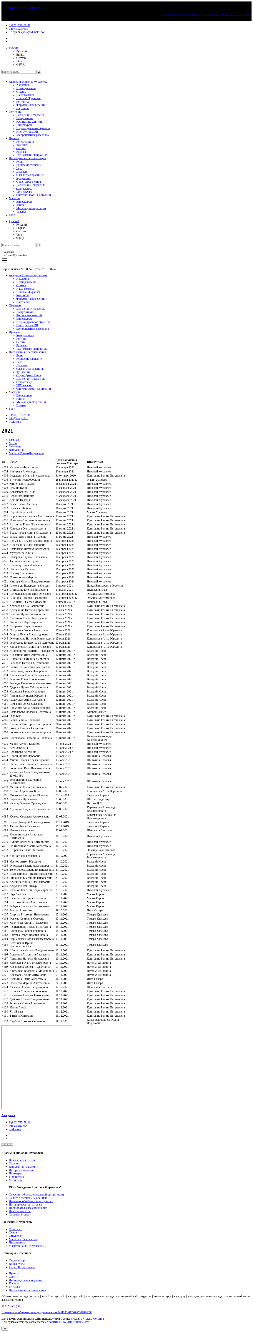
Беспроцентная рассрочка (32, 134)
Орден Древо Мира (28, 181)
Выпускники (24, 118)
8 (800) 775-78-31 (19, 25)
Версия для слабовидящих (25, 7)
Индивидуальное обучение (33, 128)
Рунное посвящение (29, 164)
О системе (15, 1229)
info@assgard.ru (18, 28)
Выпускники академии (23, 1166)
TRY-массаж (24, 191)
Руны (19, 161)
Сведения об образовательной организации (36, 1194)
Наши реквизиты (20, 1211)
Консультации (25, 141)
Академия (22, 84)
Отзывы (21, 91)
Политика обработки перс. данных (31, 1201)
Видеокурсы (24, 124)
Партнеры (22, 108)
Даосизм (21, 171)
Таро (19, 168)
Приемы (14, 138)
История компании (21, 1170)
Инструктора (17, 1242)
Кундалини (23, 178)
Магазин (14, 198)
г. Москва (15, 421)
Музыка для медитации (31, 208)
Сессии (21, 148)
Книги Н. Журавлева (22, 1267)
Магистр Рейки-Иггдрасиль (26, 1245)
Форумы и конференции (31, 104)
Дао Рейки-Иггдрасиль (30, 185)
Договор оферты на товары (26, 1204)
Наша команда (25, 94)
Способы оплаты (19, 1214)
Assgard (16, 1306)
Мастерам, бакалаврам (23, 1239)
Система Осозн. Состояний (33, 195)
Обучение (15, 111)
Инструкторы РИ (27, 131)
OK (4, 1328)
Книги (20, 205)
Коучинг (21, 144)
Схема (13, 1232)
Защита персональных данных (28, 1197)
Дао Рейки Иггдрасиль (30, 114)
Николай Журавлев (28, 98)
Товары (21, 211)
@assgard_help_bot (32, 32)
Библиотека (16, 1176)
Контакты (22, 101)
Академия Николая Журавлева (28, 81)
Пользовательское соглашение (28, 1207)
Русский (14, 47)
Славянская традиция (30, 175)
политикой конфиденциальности (69, 1321)
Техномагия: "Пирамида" (32, 154)
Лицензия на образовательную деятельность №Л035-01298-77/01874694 (206, 14)
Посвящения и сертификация (27, 158)
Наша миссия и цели (22, 1160)
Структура (15, 1235)
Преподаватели (26, 88)
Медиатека (16, 1180)
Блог (12, 215)
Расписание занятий (29, 121)
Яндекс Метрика (93, 1318)
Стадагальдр (24, 188)
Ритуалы (21, 151)
